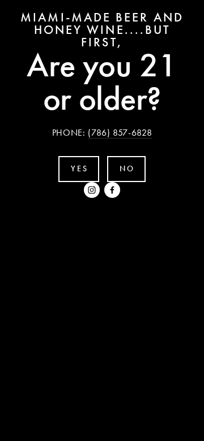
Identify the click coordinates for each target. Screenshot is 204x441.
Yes (79, 169)
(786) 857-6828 (120, 132)
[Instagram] (92, 190)
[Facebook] (112, 190)
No (127, 169)
